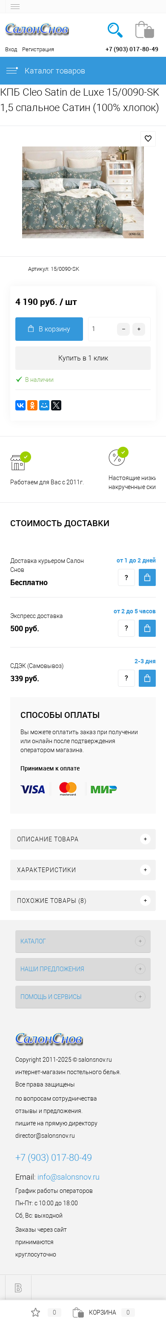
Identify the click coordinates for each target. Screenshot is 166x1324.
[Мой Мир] (44, 405)
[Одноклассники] (32, 405)
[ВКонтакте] (20, 405)
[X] (56, 405)
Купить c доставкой (147, 577)
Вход (11, 49)
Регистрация (38, 49)
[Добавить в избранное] (148, 138)
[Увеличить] (83, 192)
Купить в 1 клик (83, 358)
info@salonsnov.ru (68, 1176)
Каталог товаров (54, 70)
